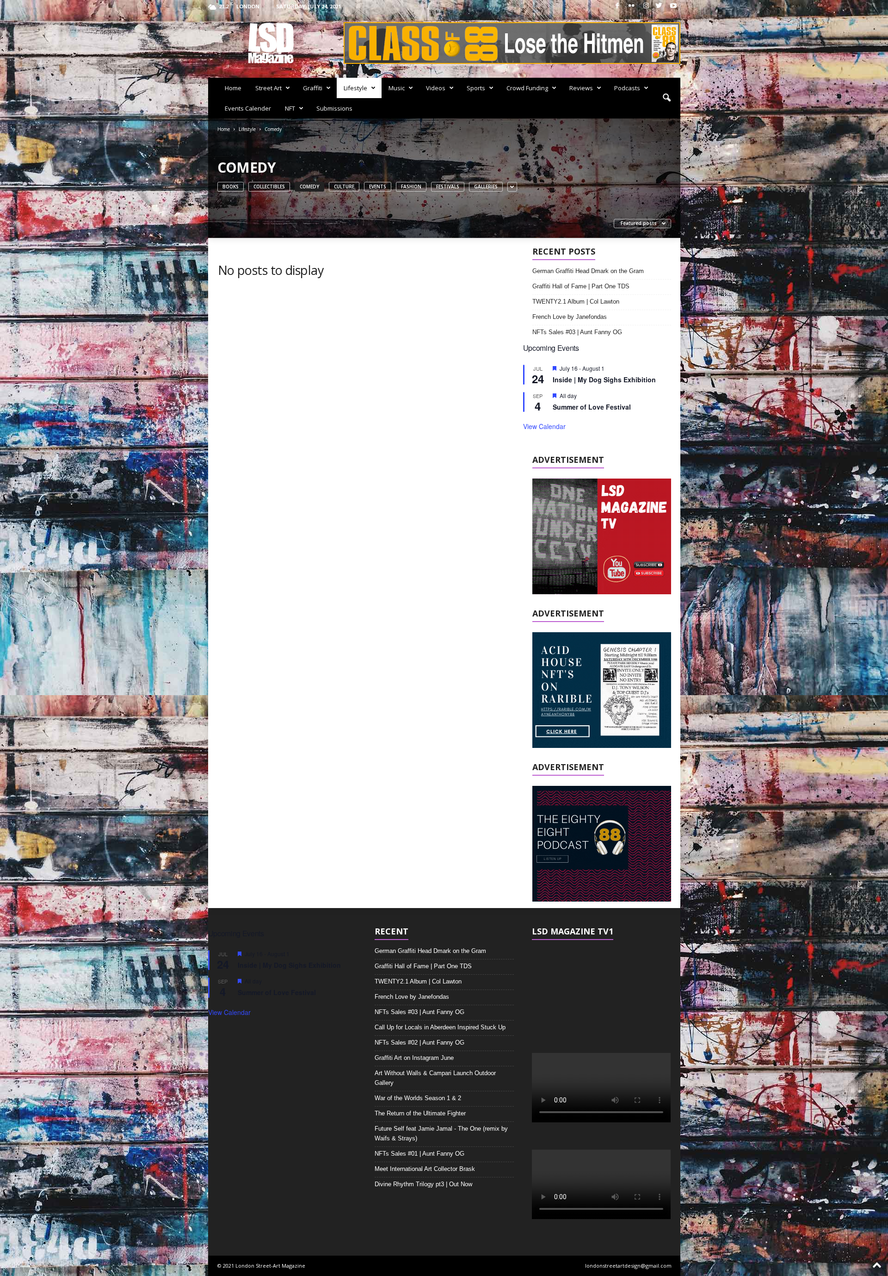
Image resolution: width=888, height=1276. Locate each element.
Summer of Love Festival (592, 406)
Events (377, 186)
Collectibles (269, 186)
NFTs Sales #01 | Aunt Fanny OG (419, 1153)
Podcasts (627, 88)
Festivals (447, 186)
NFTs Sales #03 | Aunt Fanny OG (577, 332)
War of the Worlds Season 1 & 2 (418, 1098)
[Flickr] (631, 6)
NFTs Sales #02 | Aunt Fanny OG (419, 1042)
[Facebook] (617, 6)
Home (233, 88)
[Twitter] (659, 6)
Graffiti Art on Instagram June (414, 1057)
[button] (666, 98)
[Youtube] (673, 6)
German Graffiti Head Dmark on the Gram (588, 271)
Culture (344, 186)
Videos (435, 88)
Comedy (309, 186)
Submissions (334, 108)
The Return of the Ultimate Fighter (420, 1113)
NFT (290, 108)
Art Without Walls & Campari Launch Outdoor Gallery (435, 1078)
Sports (476, 88)
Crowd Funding (527, 88)
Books (230, 186)
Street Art (268, 88)
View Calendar (544, 426)
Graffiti (312, 88)
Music (396, 88)
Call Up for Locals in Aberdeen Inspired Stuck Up (440, 1027)
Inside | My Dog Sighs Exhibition (604, 379)
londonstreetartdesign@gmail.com (628, 1265)
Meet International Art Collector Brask (425, 1168)
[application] (601, 989)
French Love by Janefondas (569, 316)
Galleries (486, 186)
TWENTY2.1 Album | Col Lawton (575, 301)
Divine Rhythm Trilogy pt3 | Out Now (423, 1184)
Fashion (411, 186)
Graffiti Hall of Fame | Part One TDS (580, 286)
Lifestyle (355, 88)
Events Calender (248, 108)
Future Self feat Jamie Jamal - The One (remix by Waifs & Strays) (441, 1133)
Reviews (581, 88)
